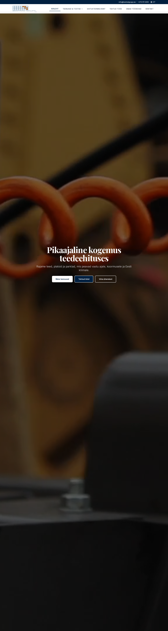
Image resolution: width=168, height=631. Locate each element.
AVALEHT (55, 9)
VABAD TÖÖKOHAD (133, 9)
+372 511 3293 (143, 2)
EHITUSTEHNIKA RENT (96, 9)
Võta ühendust (105, 279)
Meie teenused (62, 279)
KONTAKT (149, 9)
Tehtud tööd (83, 279)
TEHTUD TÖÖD (116, 9)
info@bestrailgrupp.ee (127, 2)
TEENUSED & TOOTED (72, 9)
